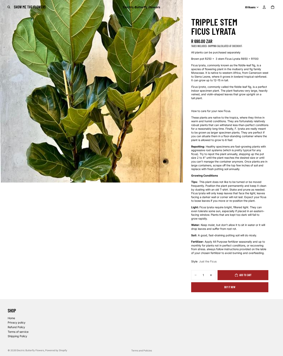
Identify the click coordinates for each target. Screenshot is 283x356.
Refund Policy (16, 327)
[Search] (9, 7)
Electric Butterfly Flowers (30, 350)
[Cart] (272, 7)
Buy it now (229, 287)
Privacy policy (16, 322)
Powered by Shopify (56, 350)
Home (11, 318)
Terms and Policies (141, 350)
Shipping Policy (17, 336)
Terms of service (18, 331)
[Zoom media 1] (91, 91)
